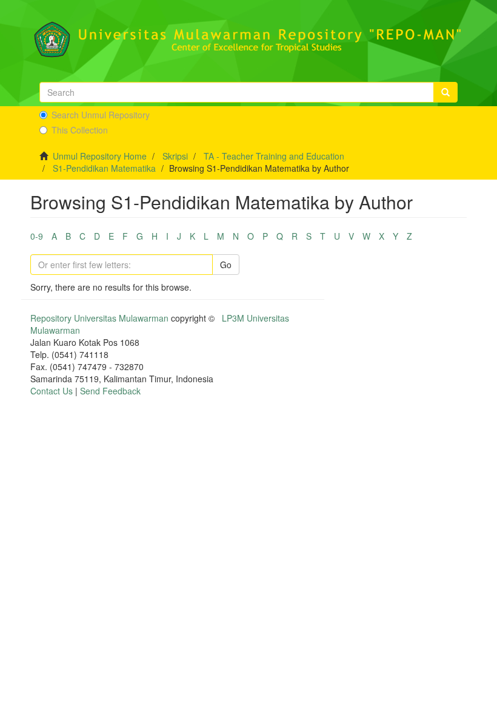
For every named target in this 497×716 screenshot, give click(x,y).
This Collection (80, 130)
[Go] (445, 92)
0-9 (36, 236)
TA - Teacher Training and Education (274, 156)
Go (226, 264)
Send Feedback (110, 391)
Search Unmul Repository (101, 115)
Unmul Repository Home (100, 156)
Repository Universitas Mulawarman (99, 318)
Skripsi (175, 156)
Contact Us (51, 391)
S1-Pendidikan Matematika (104, 168)
